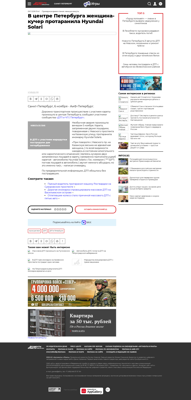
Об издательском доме (56, 346)
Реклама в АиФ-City (130, 349)
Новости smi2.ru (37, 337)
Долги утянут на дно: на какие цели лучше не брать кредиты (145, 188)
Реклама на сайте (84, 349)
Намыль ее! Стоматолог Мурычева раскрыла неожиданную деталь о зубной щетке (145, 99)
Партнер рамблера (70, 390)
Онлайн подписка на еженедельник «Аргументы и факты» (131, 346)
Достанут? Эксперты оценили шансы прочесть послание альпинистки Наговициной (146, 118)
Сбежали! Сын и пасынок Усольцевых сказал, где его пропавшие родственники (146, 108)
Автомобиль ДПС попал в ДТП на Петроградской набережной (89, 252)
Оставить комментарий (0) (95, 209)
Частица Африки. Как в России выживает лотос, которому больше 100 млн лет (145, 136)
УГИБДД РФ (33, 92)
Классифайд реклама (55, 352)
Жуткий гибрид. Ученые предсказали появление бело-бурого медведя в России (146, 127)
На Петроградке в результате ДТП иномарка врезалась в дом (45, 270)
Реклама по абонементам (107, 349)
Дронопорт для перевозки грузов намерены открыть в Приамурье (144, 179)
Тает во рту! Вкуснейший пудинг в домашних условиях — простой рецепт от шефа (145, 145)
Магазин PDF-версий (93, 346)
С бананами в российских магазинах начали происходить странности (145, 169)
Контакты (50, 349)
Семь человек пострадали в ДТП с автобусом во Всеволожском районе (141, 65)
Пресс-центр (75, 346)
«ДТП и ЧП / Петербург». (70, 117)
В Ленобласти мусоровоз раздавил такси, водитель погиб (141, 32)
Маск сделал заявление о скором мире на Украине (144, 197)
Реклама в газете (65, 349)
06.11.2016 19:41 (34, 11)
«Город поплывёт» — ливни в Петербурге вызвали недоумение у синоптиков (140, 21)
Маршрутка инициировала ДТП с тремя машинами (98, 261)
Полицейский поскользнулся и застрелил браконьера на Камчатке (145, 160)
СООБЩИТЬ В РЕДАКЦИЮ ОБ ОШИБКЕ (121, 352)
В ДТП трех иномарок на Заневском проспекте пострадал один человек (46, 261)
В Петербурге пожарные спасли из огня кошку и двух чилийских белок (140, 54)
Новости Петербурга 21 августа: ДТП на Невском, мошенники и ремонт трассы (141, 43)
